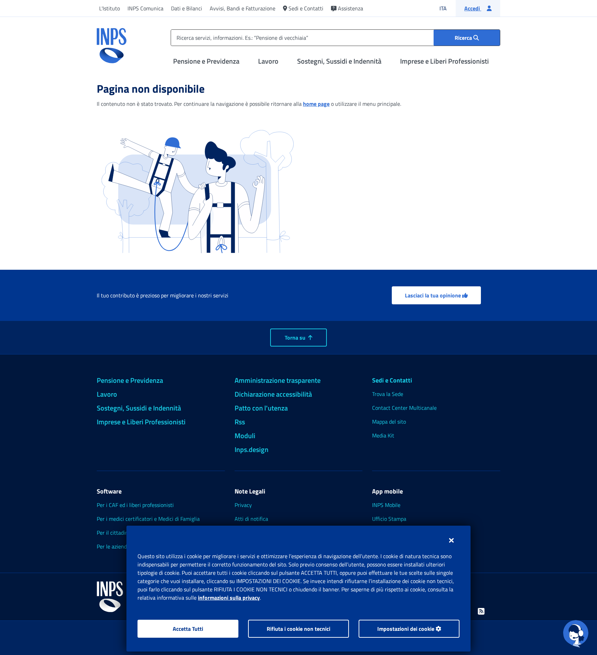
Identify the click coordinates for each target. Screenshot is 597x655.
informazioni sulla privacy (229, 597)
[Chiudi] (451, 540)
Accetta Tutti (188, 629)
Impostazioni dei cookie (406, 629)
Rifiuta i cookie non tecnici (298, 629)
